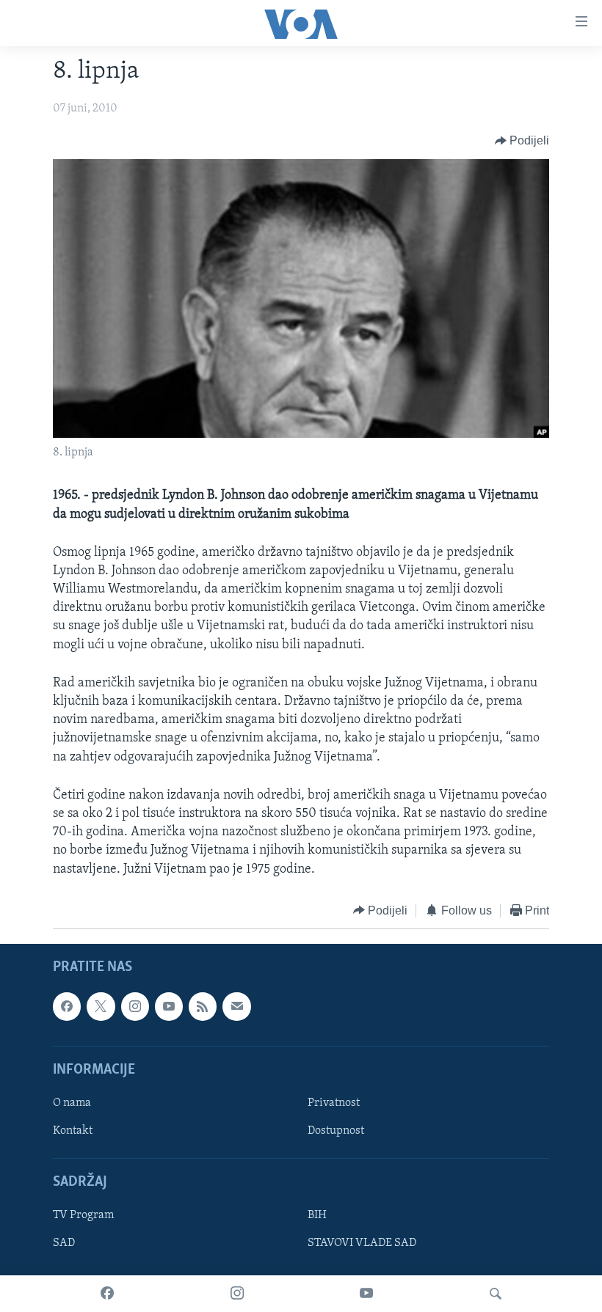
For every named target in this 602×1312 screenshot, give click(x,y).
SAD (64, 1244)
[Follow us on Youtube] (169, 1007)
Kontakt (73, 1131)
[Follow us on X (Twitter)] (101, 1007)
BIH (317, 1216)
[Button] (522, 140)
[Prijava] (236, 1007)
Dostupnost (336, 1131)
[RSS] (203, 1007)
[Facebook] (107, 1293)
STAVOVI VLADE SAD (362, 1244)
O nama (72, 1103)
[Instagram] (237, 1293)
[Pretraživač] (496, 1293)
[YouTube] (366, 1293)
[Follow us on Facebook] (67, 1007)
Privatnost (334, 1103)
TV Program (83, 1216)
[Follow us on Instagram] (135, 1007)
